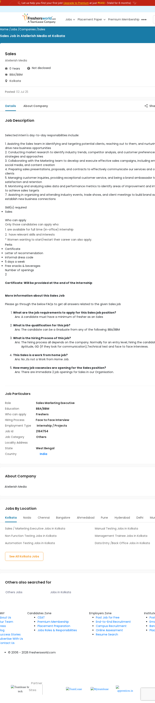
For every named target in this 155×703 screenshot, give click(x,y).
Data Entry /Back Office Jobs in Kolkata (122, 543)
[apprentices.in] (125, 688)
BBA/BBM (16, 75)
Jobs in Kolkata (60, 592)
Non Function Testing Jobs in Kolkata (31, 536)
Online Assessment (109, 630)
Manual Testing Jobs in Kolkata (116, 528)
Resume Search (107, 634)
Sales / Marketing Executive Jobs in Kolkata (35, 528)
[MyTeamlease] (100, 688)
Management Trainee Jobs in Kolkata (121, 536)
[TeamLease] (74, 688)
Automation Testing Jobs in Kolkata (30, 543)
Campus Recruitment (111, 626)
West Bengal (45, 448)
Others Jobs (13, 592)
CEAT (41, 617)
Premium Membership (53, 622)
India (43, 454)
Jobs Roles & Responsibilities (57, 630)
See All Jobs (24, 556)
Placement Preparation (54, 626)
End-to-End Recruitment (113, 622)
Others (41, 437)
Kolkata (15, 81)
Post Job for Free (107, 617)
